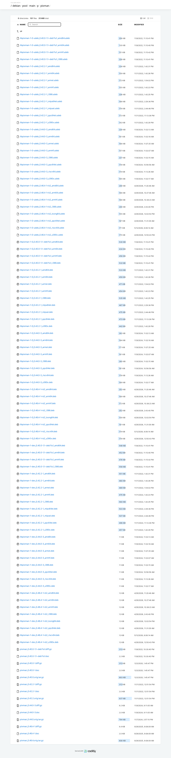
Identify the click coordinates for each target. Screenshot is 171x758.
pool (24, 5)
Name (23, 24)
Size (120, 24)
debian (16, 5)
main (32, 5)
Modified (139, 24)
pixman (44, 5)
